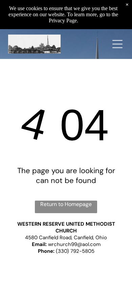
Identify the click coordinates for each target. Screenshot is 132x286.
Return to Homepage (66, 204)
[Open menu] (117, 44)
